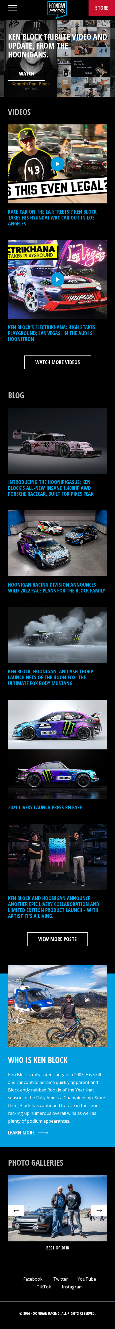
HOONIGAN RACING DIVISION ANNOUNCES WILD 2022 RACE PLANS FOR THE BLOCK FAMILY (56, 587)
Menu (12, 8)
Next (99, 1210)
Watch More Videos (57, 362)
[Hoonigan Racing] (57, 10)
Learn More (21, 1132)
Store (101, 7)
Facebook (32, 1279)
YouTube (86, 1279)
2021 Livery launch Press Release (45, 807)
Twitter (60, 1279)
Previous (16, 1210)
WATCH (26, 73)
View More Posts (57, 939)
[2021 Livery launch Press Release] (57, 749)
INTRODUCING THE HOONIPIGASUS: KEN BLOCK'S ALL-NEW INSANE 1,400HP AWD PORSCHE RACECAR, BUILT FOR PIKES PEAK (51, 487)
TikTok (43, 1287)
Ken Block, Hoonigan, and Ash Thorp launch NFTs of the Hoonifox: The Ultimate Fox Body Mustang (50, 677)
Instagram (72, 1287)
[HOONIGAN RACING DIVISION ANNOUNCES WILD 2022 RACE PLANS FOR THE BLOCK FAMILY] (57, 543)
